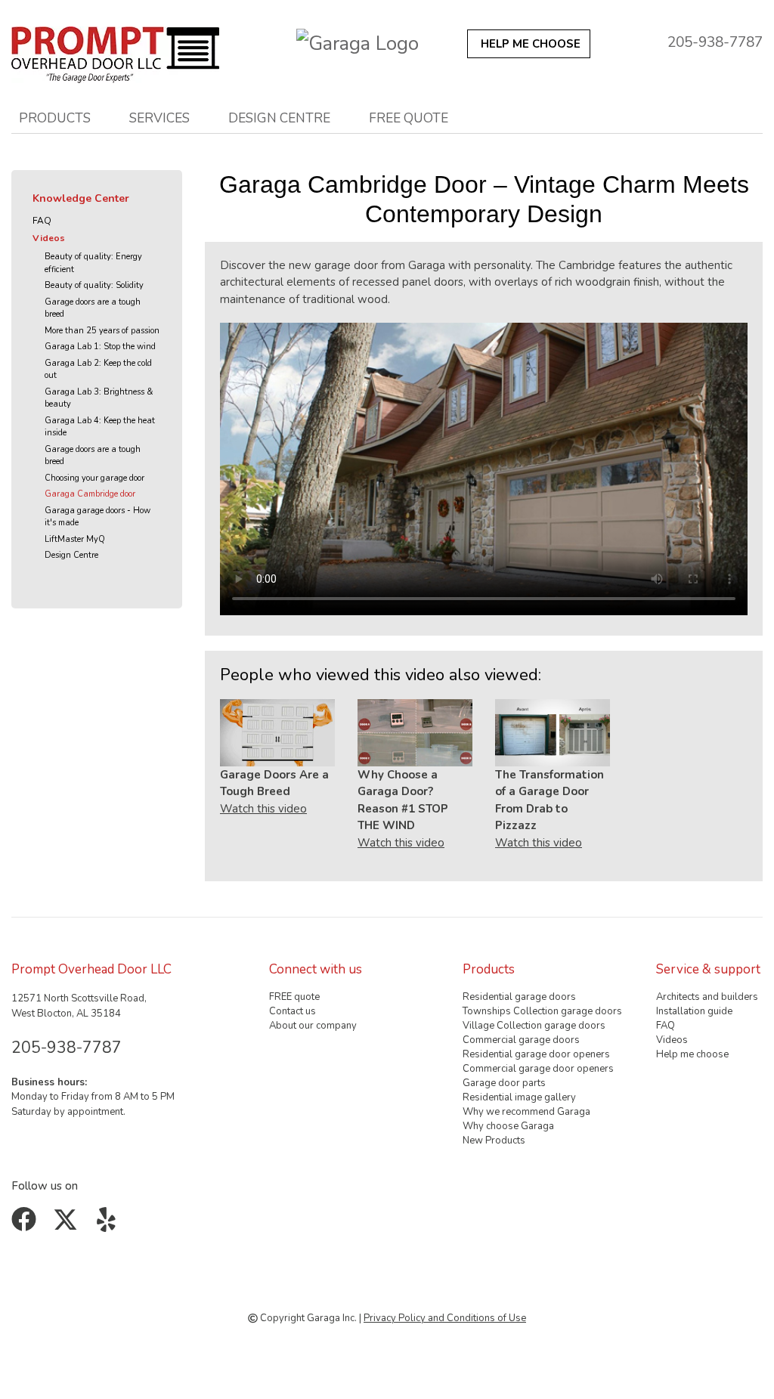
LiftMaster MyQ (75, 539)
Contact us (292, 1011)
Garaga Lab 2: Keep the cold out (98, 369)
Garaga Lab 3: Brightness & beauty (99, 398)
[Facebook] (26, 1225)
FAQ (42, 221)
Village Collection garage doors (534, 1025)
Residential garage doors (519, 997)
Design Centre (71, 555)
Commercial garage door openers (538, 1069)
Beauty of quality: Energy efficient (93, 263)
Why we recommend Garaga (526, 1112)
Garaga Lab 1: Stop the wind (100, 346)
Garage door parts (504, 1083)
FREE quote (408, 118)
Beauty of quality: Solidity (94, 285)
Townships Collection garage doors (542, 1011)
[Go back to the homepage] (115, 51)
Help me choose (692, 1054)
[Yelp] (109, 1225)
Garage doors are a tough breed (93, 308)
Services (159, 118)
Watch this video (263, 808)
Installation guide (694, 1011)
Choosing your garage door (94, 478)
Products (55, 118)
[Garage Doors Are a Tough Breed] (277, 732)
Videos (49, 238)
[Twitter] (68, 1225)
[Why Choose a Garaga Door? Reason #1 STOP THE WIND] (415, 732)
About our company (313, 1025)
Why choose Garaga (508, 1126)
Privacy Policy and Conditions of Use (445, 1318)
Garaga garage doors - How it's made (97, 517)
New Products (494, 1140)
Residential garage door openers (536, 1054)
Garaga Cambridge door (90, 494)
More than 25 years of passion (102, 330)
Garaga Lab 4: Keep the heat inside (100, 427)
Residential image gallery (519, 1097)
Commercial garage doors (521, 1040)
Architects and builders (707, 997)
